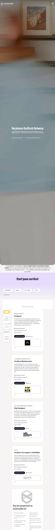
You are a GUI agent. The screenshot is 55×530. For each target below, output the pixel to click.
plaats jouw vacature (33, 137)
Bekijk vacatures (18, 137)
